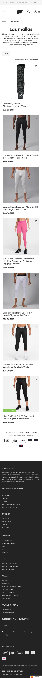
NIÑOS (4, 549)
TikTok (4, 525)
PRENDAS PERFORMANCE (10, 566)
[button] (36, 677)
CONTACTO (6, 501)
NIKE (3, 546)
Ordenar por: (19, 60)
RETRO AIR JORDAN (8, 543)
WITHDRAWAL (6, 598)
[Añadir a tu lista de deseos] (36, 66)
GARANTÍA (5, 583)
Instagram (6, 522)
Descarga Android (8, 613)
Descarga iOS (6, 609)
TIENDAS (5, 498)
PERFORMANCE (7, 540)
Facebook (6, 519)
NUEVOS (5, 552)
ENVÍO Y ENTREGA (8, 592)
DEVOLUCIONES (7, 589)
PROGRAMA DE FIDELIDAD (11, 504)
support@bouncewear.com (12, 489)
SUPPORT (5, 580)
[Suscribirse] (37, 625)
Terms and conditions (20, 632)
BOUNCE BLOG (7, 495)
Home (4, 22)
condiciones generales (12, 671)
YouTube (5, 528)
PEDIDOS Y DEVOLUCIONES (11, 586)
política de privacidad (12, 674)
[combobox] (32, 60)
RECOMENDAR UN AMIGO (10, 507)
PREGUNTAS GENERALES (10, 595)
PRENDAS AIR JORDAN (9, 563)
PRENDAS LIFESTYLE (8, 569)
